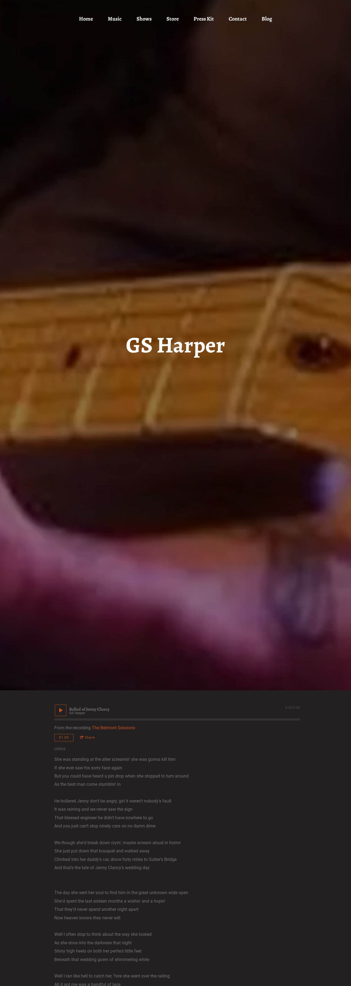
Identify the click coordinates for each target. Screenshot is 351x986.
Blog (267, 18)
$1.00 (64, 737)
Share (90, 737)
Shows (144, 18)
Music (115, 18)
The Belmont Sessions (113, 727)
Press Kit (204, 18)
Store (172, 18)
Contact (238, 18)
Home (86, 18)
